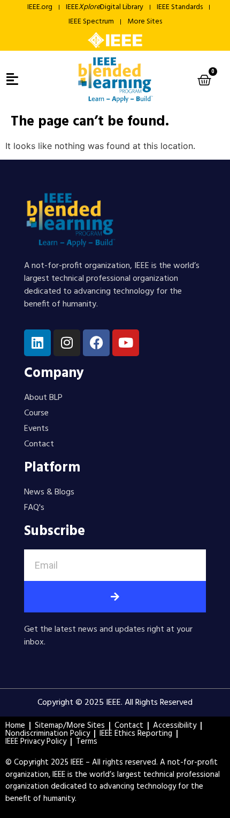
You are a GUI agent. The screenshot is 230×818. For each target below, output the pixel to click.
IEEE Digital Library (104, 7)
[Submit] (115, 596)
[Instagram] (66, 342)
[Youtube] (125, 342)
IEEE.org (39, 7)
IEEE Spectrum (91, 21)
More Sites (144, 21)
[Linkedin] (37, 342)
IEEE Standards (180, 7)
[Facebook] (96, 342)
